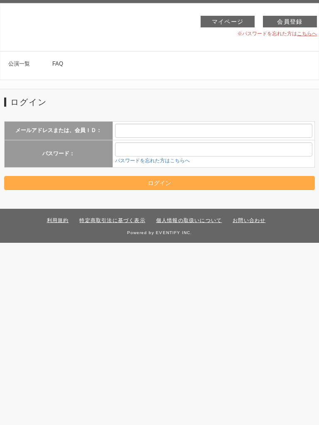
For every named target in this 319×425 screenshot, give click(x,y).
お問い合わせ (249, 220)
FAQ (57, 64)
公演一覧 (19, 64)
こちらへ (307, 34)
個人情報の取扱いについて (189, 220)
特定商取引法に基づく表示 (112, 220)
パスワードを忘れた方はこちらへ (152, 161)
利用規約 (58, 220)
